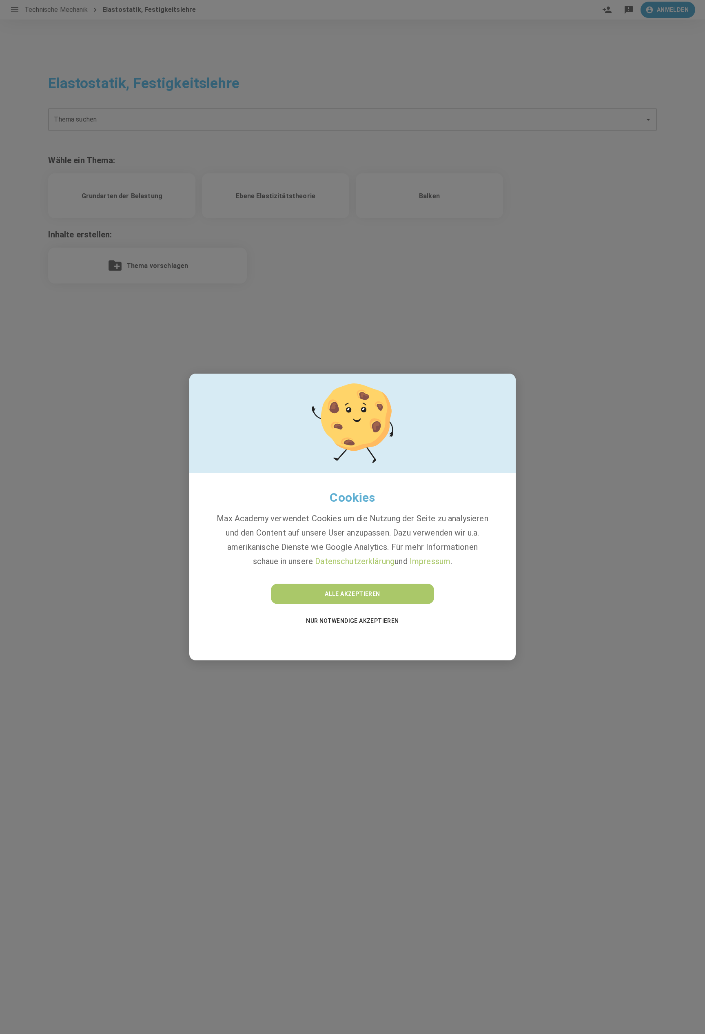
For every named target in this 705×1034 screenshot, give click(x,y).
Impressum (430, 561)
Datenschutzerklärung (355, 561)
